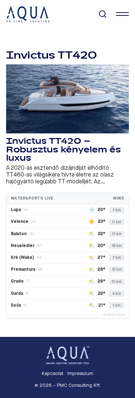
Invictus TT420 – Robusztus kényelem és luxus (63, 150)
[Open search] (102, 14)
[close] (122, 14)
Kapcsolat (52, 373)
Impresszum (80, 373)
